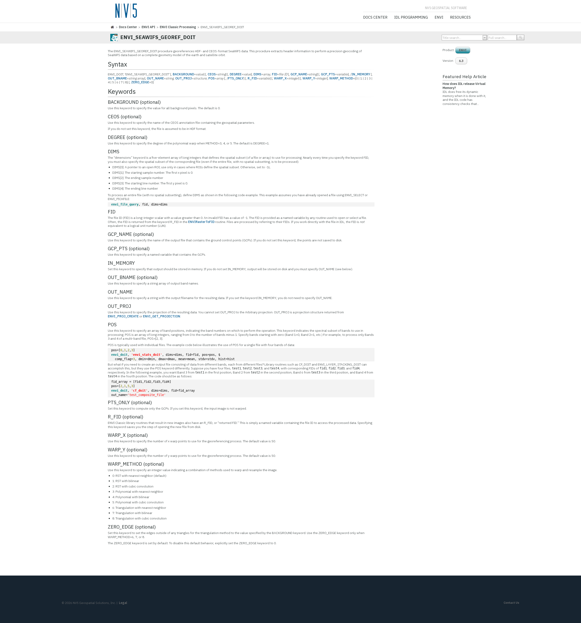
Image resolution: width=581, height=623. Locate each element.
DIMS (257, 74)
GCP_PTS (328, 74)
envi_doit (119, 354)
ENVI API (148, 27)
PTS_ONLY (236, 78)
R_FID (252, 78)
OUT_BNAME (117, 78)
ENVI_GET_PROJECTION (161, 316)
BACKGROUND (183, 74)
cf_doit (139, 390)
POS (211, 78)
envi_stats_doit (146, 354)
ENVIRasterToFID (201, 222)
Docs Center (375, 17)
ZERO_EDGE (140, 82)
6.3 (461, 61)
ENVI (439, 17)
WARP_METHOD (341, 78)
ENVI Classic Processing (178, 27)
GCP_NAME (298, 74)
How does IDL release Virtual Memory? (464, 86)
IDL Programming (411, 17)
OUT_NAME (155, 78)
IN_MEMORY (361, 74)
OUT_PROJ (183, 78)
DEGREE (235, 74)
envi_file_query (124, 204)
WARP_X (280, 78)
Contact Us (511, 603)
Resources (460, 17)
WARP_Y (309, 78)
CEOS (212, 74)
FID (274, 74)
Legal (123, 603)
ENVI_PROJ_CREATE (123, 316)
